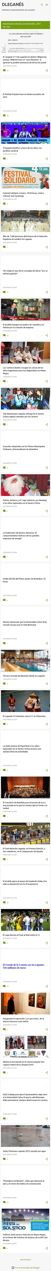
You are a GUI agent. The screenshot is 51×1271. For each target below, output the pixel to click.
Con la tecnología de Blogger (27, 1268)
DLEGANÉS (13, 4)
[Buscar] (42, 5)
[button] (46, 70)
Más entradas (25, 1259)
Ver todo (6, 27)
